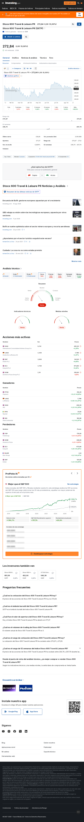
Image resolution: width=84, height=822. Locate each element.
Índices (5, 8)
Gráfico (15, 58)
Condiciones (7, 808)
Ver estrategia (73, 484)
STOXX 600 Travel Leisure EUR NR (44, 156)
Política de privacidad (21, 808)
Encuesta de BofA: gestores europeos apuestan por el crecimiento (31, 200)
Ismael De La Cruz (8, 241)
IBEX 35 (13, 8)
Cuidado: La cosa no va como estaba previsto (22, 250)
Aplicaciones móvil (8, 747)
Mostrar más (76, 261)
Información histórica (30, 63)
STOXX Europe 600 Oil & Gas (50, 572)
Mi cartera (5, 752)
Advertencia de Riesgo (39, 808)
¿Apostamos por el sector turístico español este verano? (27, 238)
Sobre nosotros (49, 743)
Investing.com (7, 219)
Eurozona (21, 156)
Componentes (16, 63)
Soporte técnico (49, 752)
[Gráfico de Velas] (5, 68)
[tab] (17, 275)
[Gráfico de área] (8, 68)
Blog (3, 743)
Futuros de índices (26, 8)
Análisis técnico (11, 268)
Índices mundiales (59, 8)
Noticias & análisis (29, 58)
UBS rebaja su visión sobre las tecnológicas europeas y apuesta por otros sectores (34, 214)
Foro (51, 58)
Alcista (53, 175)
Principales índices (42, 8)
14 (67, 156)
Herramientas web (8, 756)
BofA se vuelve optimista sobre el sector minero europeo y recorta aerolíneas (36, 226)
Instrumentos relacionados (48, 63)
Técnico (43, 58)
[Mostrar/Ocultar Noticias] (35, 68)
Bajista (34, 175)
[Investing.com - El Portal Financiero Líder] (12, 3)
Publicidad (47, 747)
